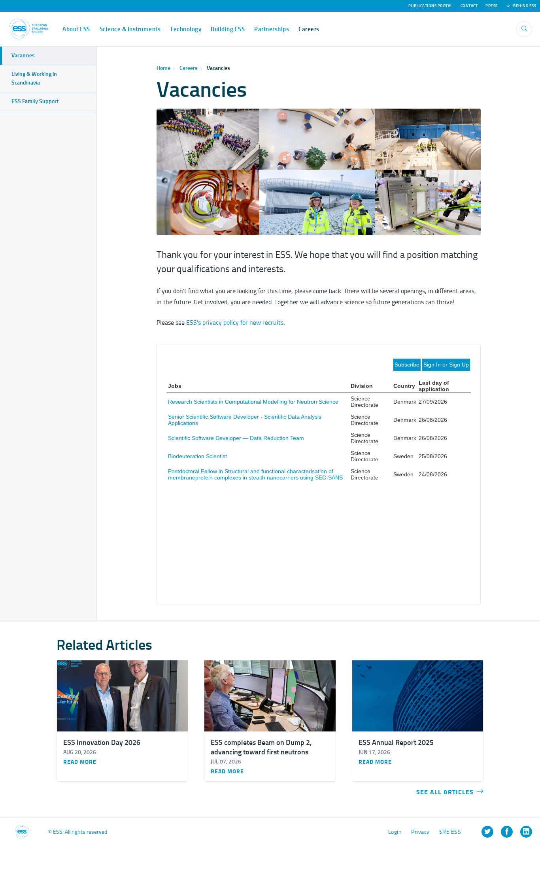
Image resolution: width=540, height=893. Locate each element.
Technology (185, 29)
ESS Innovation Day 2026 (101, 742)
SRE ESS (450, 832)
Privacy (420, 832)
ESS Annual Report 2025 (396, 742)
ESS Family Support (35, 101)
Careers (308, 29)
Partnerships (271, 29)
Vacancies (23, 55)
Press (491, 6)
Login (395, 832)
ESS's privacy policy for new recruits (234, 322)
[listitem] (487, 832)
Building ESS (228, 29)
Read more (79, 762)
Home (163, 68)
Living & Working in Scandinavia (34, 78)
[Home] (29, 29)
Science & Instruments (130, 29)
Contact (469, 6)
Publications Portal (430, 6)
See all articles (445, 792)
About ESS (76, 29)
